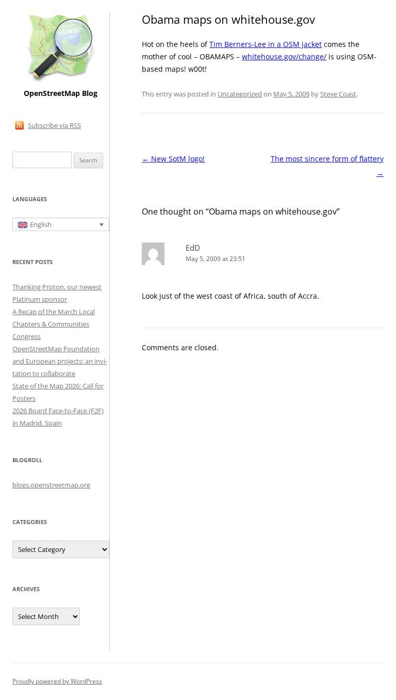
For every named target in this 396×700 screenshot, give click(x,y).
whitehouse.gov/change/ (284, 56)
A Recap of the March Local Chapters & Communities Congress (53, 324)
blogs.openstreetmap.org (51, 485)
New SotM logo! (173, 159)
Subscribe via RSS (54, 125)
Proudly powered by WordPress (57, 681)
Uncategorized (240, 94)
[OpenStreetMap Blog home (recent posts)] (60, 81)
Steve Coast (338, 94)
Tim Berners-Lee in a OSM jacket (265, 44)
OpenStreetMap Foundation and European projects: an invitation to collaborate (59, 361)
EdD (193, 247)
